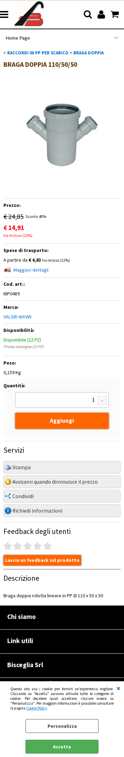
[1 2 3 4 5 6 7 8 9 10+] (62, 400)
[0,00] (116, 14)
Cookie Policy (36, 708)
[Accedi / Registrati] (102, 14)
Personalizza (62, 726)
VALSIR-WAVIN (17, 317)
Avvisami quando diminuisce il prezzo (55, 482)
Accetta (62, 747)
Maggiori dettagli (31, 270)
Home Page (18, 38)
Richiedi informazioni (37, 510)
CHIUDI (118, 688)
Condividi (23, 496)
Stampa (21, 467)
